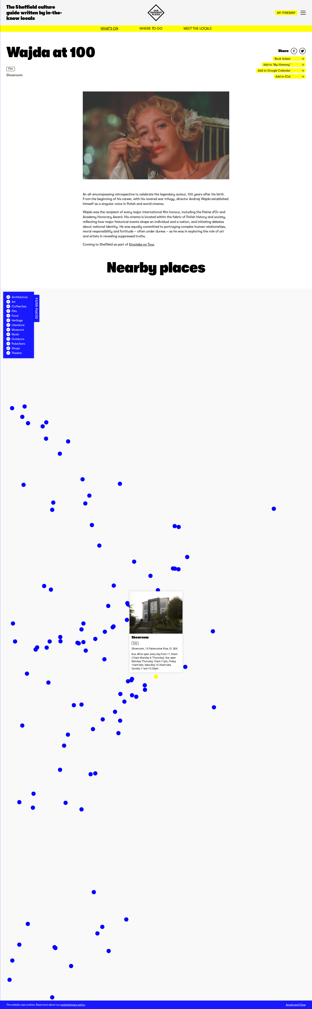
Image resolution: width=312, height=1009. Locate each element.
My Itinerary (286, 12)
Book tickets (283, 58)
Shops (16, 348)
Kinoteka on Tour (141, 244)
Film (10, 68)
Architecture (20, 297)
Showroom (14, 75)
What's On (109, 28)
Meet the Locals (198, 28)
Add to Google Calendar (274, 70)
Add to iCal (283, 76)
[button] (156, 676)
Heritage (17, 320)
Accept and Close (296, 1004)
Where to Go (150, 28)
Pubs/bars (18, 343)
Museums (18, 329)
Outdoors (18, 339)
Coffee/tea (19, 306)
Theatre (17, 353)
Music (15, 334)
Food (15, 315)
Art (13, 301)
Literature (18, 325)
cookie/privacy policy (72, 1004)
